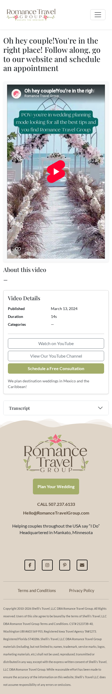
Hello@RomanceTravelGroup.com (56, 512)
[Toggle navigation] (97, 14)
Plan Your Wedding (56, 486)
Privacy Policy (81, 590)
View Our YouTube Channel (56, 355)
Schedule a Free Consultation (56, 368)
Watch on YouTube (56, 343)
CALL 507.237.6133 (56, 504)
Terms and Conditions (37, 590)
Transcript (19, 408)
